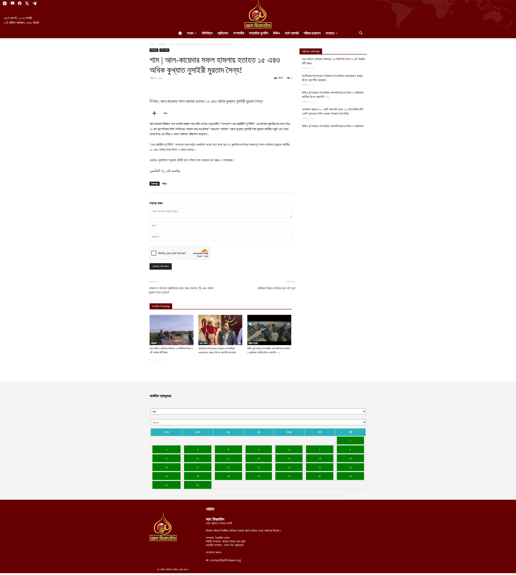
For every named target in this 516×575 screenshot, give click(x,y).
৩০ (166, 485)
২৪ (197, 476)
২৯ (350, 476)
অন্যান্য (330, 33)
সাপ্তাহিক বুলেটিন (258, 33)
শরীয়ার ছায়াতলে (312, 33)
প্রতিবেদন (222, 33)
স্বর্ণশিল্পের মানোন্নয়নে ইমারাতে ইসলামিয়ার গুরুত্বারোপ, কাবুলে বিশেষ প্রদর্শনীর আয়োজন (332, 78)
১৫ (350, 458)
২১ (319, 467)
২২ (350, 467)
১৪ (319, 458)
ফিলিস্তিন (207, 33)
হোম (152, 44)
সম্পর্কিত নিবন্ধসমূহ (161, 306)
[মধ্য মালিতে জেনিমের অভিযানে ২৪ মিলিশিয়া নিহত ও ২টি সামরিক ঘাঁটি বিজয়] (172, 330)
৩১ (197, 485)
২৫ (228, 476)
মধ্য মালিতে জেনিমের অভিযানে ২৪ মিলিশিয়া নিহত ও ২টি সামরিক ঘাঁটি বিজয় (333, 61)
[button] (361, 33)
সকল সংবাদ (164, 50)
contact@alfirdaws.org (225, 560)
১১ (228, 458)
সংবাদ (190, 33)
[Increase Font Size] (156, 113)
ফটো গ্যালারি (292, 33)
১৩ (288, 458)
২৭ (288, 476)
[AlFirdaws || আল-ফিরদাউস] (258, 14)
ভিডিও (276, 33)
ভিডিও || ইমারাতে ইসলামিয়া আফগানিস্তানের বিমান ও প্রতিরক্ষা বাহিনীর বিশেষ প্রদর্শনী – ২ (332, 95)
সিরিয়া (164, 183)
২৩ (166, 476)
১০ (197, 458)
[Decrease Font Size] (167, 113)
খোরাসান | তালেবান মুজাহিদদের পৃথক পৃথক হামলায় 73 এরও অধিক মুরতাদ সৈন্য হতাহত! (181, 290)
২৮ (319, 476)
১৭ (197, 467)
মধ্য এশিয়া (203, 343)
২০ (288, 467)
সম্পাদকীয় (238, 33)
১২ (258, 458)
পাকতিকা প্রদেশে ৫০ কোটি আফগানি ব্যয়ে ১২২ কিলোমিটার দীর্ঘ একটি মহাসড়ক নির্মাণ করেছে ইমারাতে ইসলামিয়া (332, 111)
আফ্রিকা (154, 343)
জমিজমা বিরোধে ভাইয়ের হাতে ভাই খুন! (276, 288)
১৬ (166, 467)
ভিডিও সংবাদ (253, 343)
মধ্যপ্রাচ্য (162, 44)
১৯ (258, 467)
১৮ (228, 467)
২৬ (258, 476)
